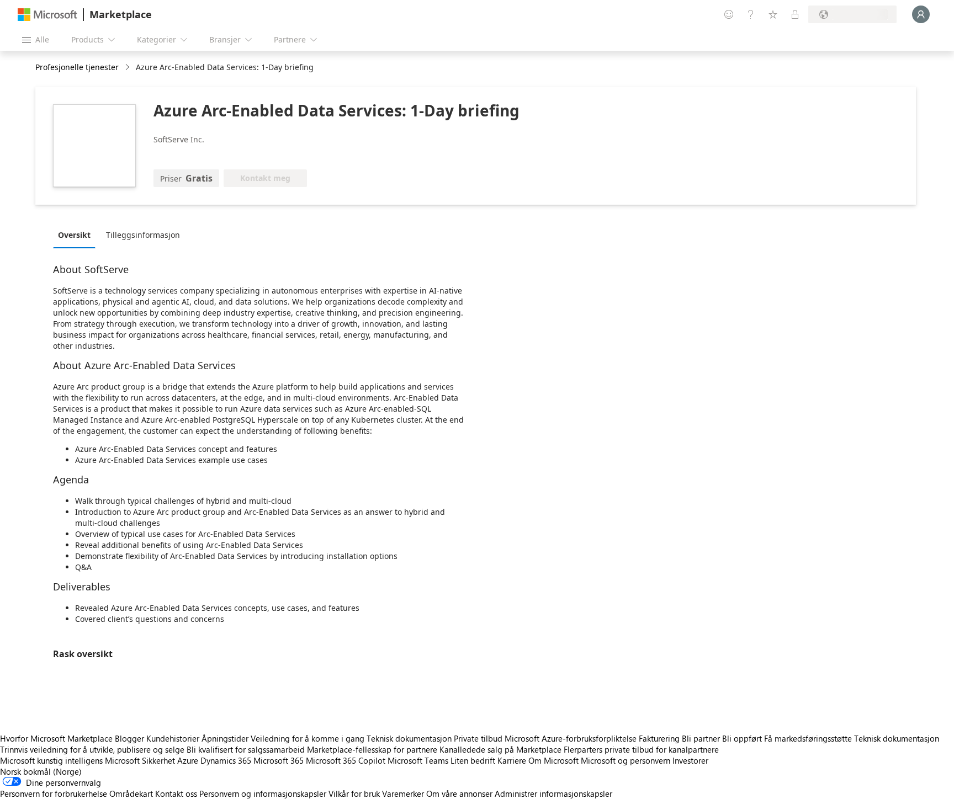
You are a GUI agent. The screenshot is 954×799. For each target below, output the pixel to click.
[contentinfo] (128, 67)
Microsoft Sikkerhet (140, 760)
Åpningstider (225, 738)
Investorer (690, 760)
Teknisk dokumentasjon (409, 738)
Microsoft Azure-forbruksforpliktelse (572, 738)
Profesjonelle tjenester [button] (77, 67)
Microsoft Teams (418, 760)
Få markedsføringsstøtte (808, 738)
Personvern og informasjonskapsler (262, 793)
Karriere (511, 760)
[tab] (77, 234)
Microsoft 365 (278, 760)
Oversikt (74, 235)
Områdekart (131, 793)
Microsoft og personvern (625, 760)
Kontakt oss (176, 793)
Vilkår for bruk (354, 793)
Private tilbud (478, 738)
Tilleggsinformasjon (143, 235)
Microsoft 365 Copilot (345, 760)
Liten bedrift (473, 760)
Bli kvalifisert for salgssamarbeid (246, 749)
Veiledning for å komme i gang (307, 738)
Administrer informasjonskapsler (553, 793)
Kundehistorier (172, 738)
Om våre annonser (459, 793)
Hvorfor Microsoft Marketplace (56, 738)
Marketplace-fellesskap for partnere (372, 749)
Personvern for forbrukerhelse (53, 793)
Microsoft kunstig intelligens (51, 760)
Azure (187, 760)
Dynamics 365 (225, 760)
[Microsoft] (47, 14)
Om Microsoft (553, 760)
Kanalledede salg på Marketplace (500, 749)
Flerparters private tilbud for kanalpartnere (641, 749)
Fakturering (659, 738)
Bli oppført (742, 738)
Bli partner (701, 738)
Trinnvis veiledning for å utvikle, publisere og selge (92, 749)
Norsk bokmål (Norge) (41, 771)
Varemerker (403, 793)
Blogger (129, 738)
